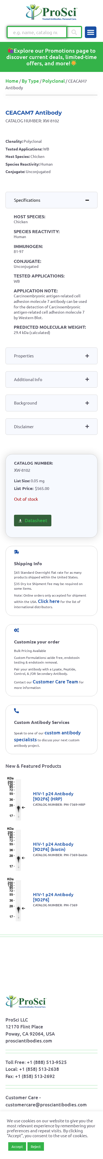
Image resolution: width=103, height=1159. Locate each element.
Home (11, 81)
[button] (90, 32)
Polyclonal (53, 81)
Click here (49, 601)
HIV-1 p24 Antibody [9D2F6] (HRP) (53, 796)
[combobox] (37, 32)
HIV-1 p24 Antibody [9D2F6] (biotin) (53, 846)
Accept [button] (17, 1146)
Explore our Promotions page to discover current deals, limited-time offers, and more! (51, 57)
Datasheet (36, 520)
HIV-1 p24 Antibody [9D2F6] (53, 896)
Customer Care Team (55, 681)
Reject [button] (36, 1146)
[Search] (74, 32)
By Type (30, 81)
